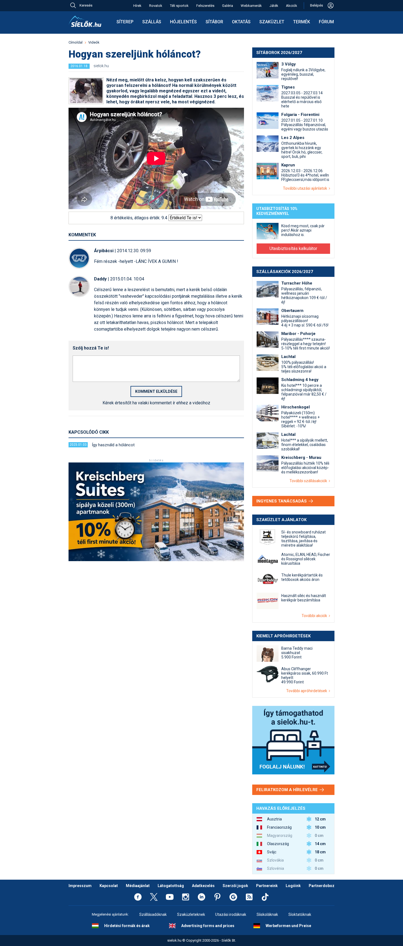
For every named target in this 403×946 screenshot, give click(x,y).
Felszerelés (205, 6)
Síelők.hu (85, 21)
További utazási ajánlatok (306, 188)
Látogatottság (171, 885)
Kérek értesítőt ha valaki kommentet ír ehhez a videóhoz (156, 402)
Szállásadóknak (153, 914)
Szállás (151, 21)
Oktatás (241, 21)
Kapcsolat (109, 885)
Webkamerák (251, 6)
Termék (301, 21)
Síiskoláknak (267, 914)
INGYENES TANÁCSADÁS (282, 501)
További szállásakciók (309, 481)
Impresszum (80, 885)
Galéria (227, 6)
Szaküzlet (271, 21)
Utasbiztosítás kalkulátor (293, 248)
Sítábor (214, 21)
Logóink (293, 885)
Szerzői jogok (235, 885)
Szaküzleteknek (191, 914)
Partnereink (267, 885)
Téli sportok (179, 6)
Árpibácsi (103, 250)
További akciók (315, 615)
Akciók (291, 6)
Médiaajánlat (138, 885)
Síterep (125, 21)
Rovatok (155, 6)
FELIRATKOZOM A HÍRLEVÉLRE (287, 789)
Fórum (326, 21)
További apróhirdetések (307, 691)
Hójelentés (183, 21)
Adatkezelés (203, 885)
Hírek (137, 6)
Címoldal (76, 42)
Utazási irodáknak (230, 914)
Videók (94, 42)
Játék (273, 6)
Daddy (100, 279)
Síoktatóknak (299, 914)
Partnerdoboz (321, 885)
